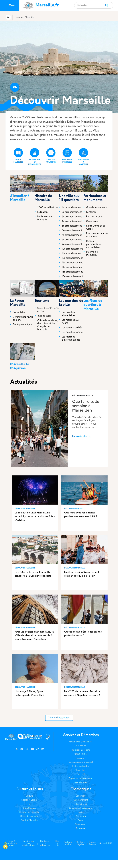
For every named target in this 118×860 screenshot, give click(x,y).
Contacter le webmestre (44, 843)
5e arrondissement (72, 226)
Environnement (80, 800)
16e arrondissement (72, 276)
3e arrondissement (72, 217)
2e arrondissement (72, 212)
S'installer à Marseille (83, 162)
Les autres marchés (72, 328)
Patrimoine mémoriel (92, 253)
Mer (29, 804)
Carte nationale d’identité (81, 762)
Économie (80, 828)
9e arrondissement (72, 244)
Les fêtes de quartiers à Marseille (92, 305)
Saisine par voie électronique (28, 843)
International (81, 804)
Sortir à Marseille (29, 820)
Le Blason (42, 212)
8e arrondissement (72, 240)
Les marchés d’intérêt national (71, 338)
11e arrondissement (72, 253)
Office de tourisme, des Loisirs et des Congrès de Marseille (47, 325)
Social (81, 812)
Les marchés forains (72, 332)
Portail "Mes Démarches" (80, 742)
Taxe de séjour (44, 316)
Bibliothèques (29, 808)
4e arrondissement (72, 221)
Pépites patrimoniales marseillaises (93, 244)
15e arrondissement (72, 272)
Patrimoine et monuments (34, 162)
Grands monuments (96, 207)
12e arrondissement (72, 258)
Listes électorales (80, 766)
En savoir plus (79, 436)
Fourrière (80, 770)
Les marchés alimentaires (68, 314)
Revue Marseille (18, 161)
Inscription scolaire (81, 750)
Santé (80, 820)
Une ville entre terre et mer (48, 310)
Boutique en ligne (22, 325)
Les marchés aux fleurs (70, 321)
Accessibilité (105, 843)
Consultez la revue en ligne (23, 318)
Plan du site (57, 843)
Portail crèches (81, 754)
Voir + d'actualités (59, 718)
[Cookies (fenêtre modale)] (5, 846)
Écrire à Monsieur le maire (11, 843)
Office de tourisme (50, 161)
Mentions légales (80, 843)
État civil (81, 774)
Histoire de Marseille (29, 812)
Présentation (19, 312)
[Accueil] (8, 18)
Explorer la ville (68, 843)
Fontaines (91, 212)
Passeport (80, 758)
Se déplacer (80, 824)
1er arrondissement (72, 207)
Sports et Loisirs (29, 800)
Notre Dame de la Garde (95, 227)
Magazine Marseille (67, 161)
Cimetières (92, 221)
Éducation (80, 796)
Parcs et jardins (94, 217)
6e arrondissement (72, 230)
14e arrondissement (72, 267)
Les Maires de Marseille (44, 218)
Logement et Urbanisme (80, 808)
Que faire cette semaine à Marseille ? (85, 406)
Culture (29, 796)
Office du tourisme (29, 816)
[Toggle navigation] (5, 5)
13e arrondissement (72, 263)
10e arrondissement (72, 249)
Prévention (80, 816)
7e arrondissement (72, 235)
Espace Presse (92, 843)
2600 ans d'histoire (47, 207)
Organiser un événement (80, 778)
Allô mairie (80, 746)
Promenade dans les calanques (97, 235)
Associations (80, 783)
